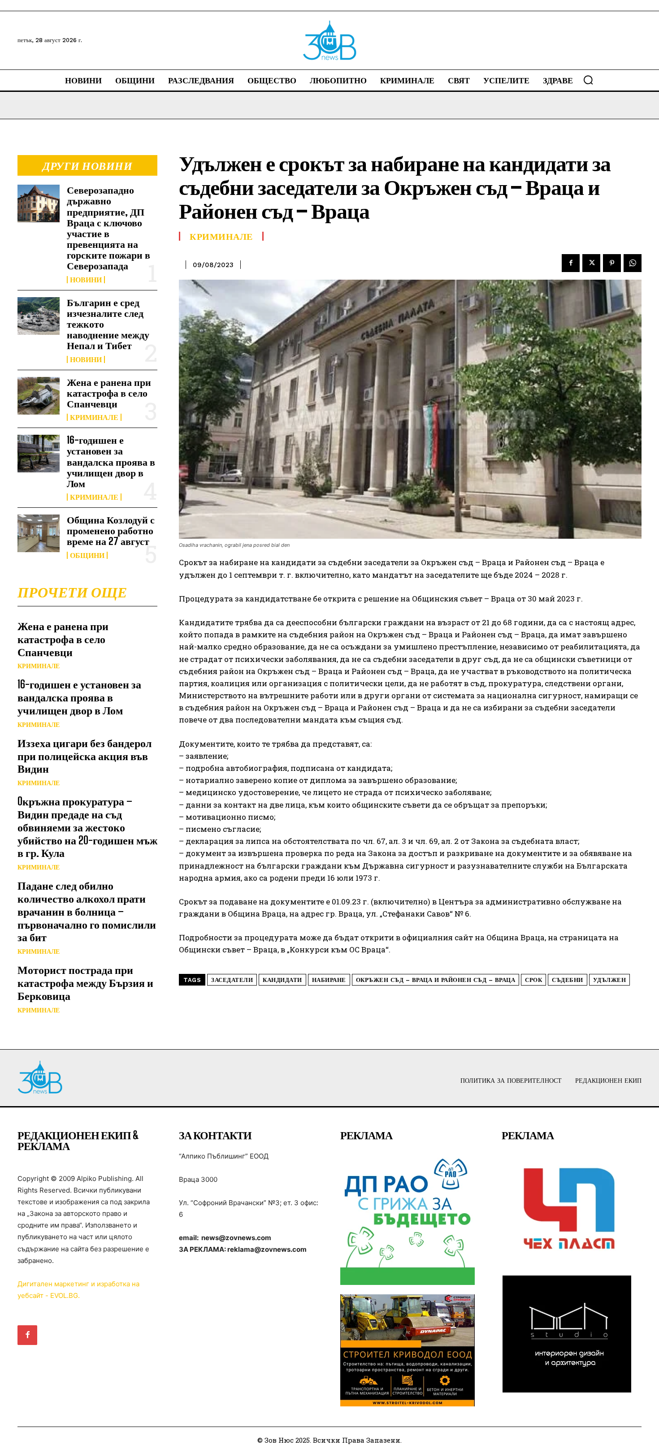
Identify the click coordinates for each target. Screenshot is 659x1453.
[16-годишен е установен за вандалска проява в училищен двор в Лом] (38, 453)
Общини (87, 555)
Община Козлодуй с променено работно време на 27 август (111, 530)
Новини (86, 279)
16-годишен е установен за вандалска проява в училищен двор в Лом (111, 461)
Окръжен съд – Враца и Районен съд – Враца (436, 980)
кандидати (282, 980)
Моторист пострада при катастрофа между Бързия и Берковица (85, 982)
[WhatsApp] (633, 263)
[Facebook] (571, 263)
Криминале (94, 417)
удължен (609, 980)
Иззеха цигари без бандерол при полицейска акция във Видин (84, 755)
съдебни (567, 980)
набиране (329, 980)
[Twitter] (591, 263)
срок (533, 980)
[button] (588, 80)
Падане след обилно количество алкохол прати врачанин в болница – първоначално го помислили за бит (86, 911)
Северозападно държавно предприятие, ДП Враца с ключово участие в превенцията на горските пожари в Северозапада (108, 228)
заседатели (232, 980)
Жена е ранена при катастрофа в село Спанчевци (109, 393)
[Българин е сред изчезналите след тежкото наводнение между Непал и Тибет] (38, 316)
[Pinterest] (612, 263)
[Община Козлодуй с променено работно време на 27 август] (38, 533)
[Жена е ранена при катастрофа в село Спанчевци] (38, 396)
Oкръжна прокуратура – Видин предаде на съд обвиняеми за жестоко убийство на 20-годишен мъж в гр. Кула (87, 827)
